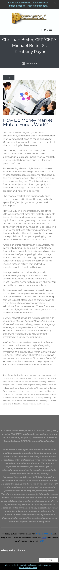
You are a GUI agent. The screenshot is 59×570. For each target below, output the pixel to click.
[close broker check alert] (55, 2)
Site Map (21, 550)
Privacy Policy (8, 550)
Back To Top (47, 560)
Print (9, 77)
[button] (46, 29)
